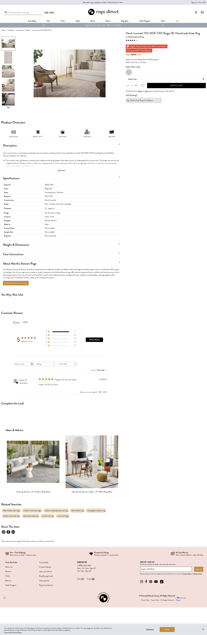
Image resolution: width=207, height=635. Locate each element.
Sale (177, 21)
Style (78, 21)
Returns (8, 580)
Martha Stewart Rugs (136, 36)
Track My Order (11, 562)
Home (3, 30)
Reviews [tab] (16, 322)
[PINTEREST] (150, 581)
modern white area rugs (32, 510)
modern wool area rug (11, 515)
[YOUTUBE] (156, 581)
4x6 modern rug (77, 510)
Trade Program (144, 21)
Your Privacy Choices (181, 599)
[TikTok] (162, 581)
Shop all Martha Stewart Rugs (16, 283)
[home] (103, 15)
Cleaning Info (44, 580)
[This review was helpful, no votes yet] (100, 392)
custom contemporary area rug (56, 510)
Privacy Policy (187, 574)
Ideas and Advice (45, 571)
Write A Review (94, 339)
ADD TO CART (176, 85)
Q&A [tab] (25, 322)
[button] (202, 12)
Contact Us (82, 562)
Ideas (163, 21)
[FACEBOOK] (146, 581)
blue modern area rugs (11, 510)
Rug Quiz (124, 21)
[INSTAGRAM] (141, 581)
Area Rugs (32, 21)
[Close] (203, 629)
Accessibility (43, 562)
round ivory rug (47, 515)
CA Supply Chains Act (167, 600)
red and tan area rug (30, 515)
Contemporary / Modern (23, 30)
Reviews (8, 571)
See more (61, 170)
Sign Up (199, 569)
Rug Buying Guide (46, 576)
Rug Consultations (46, 585)
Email (89, 578)
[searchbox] (21, 364)
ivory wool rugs (62, 515)
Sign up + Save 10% (198, 2)
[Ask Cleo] (49, 12)
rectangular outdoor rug (96, 510)
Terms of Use (198, 574)
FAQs (7, 576)
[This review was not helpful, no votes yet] (104, 392)
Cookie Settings (45, 567)
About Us (9, 567)
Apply (140, 91)
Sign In (147, 91)
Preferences (150, 629)
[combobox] (45, 364)
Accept (167, 629)
